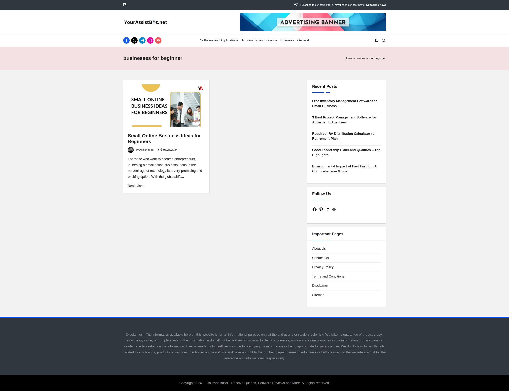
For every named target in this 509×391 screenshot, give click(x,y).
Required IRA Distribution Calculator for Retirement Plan (344, 136)
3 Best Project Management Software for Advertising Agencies (344, 119)
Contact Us (320, 258)
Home (348, 58)
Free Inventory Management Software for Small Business (344, 103)
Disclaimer (320, 285)
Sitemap (318, 295)
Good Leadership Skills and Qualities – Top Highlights (346, 152)
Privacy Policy (323, 267)
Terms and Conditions (328, 276)
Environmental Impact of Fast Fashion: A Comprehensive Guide (344, 168)
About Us (319, 248)
